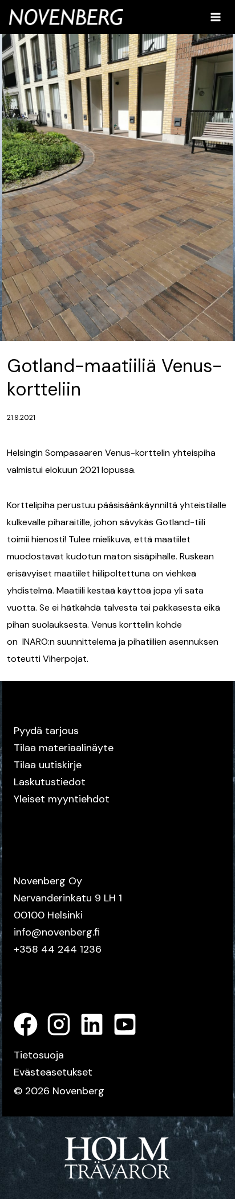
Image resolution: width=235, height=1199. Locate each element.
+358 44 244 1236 (58, 949)
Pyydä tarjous (46, 730)
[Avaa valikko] (215, 17)
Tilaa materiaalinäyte (64, 748)
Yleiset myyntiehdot (62, 799)
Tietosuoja (39, 1055)
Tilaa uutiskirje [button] (48, 765)
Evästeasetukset (53, 1072)
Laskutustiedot (50, 782)
